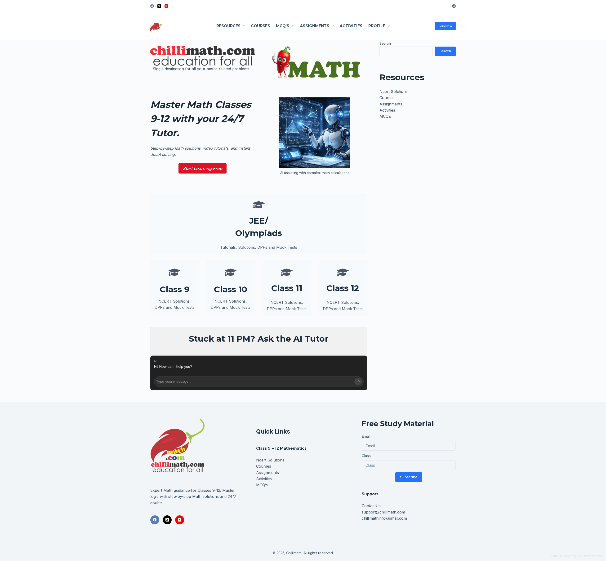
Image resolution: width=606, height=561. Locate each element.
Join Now (445, 26)
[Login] (454, 6)
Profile (376, 26)
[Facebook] (152, 6)
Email (366, 436)
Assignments (314, 26)
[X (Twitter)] (159, 6)
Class (366, 455)
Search (385, 43)
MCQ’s (282, 26)
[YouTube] (166, 6)
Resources (228, 26)
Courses (260, 26)
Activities (351, 26)
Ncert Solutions (393, 91)
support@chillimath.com (383, 512)
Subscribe (408, 477)
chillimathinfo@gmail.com (384, 518)
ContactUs (371, 505)
